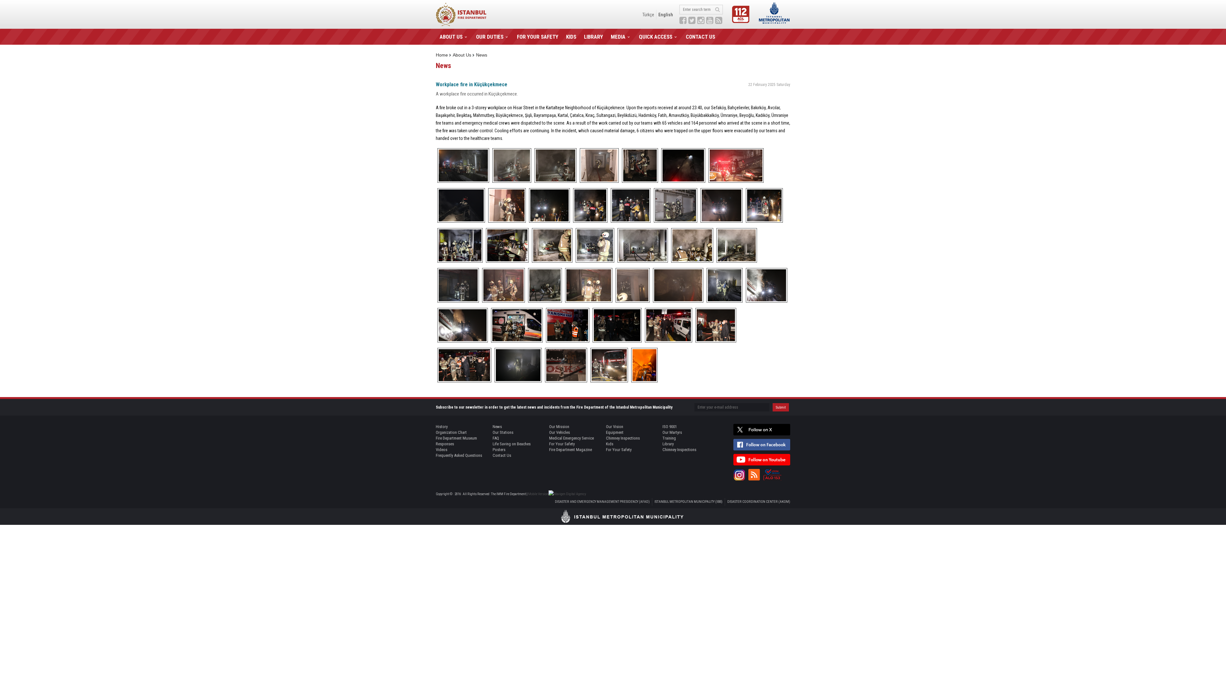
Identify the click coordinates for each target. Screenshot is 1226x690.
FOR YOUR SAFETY (537, 37)
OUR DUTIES (489, 37)
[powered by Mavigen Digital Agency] (567, 494)
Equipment (615, 432)
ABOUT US (451, 37)
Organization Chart (451, 432)
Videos (441, 449)
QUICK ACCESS (655, 37)
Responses (445, 443)
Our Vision (614, 426)
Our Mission (559, 426)
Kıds (609, 443)
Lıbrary (668, 443)
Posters (499, 449)
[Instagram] (739, 474)
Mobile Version (538, 494)
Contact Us (502, 455)
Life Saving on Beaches (512, 443)
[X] (761, 429)
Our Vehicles (559, 432)
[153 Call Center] (772, 474)
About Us (462, 54)
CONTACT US (700, 37)
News (481, 54)
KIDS (571, 37)
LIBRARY (593, 37)
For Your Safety (562, 443)
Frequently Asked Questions (459, 455)
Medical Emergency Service (571, 438)
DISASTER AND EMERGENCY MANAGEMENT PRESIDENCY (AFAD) (602, 502)
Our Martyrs (672, 432)
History (442, 426)
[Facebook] (761, 444)
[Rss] (754, 474)
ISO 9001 (669, 426)
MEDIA (618, 37)
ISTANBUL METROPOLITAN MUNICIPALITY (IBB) (689, 502)
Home (442, 54)
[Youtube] (761, 459)
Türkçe (648, 14)
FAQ (496, 438)
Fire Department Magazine (570, 449)
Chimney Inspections (623, 438)
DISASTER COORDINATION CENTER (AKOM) (758, 502)
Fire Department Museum (456, 438)
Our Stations (503, 432)
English (665, 14)
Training (669, 438)
